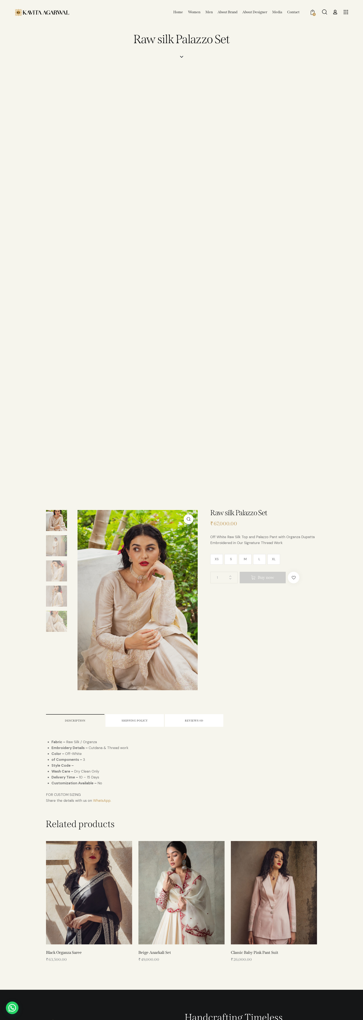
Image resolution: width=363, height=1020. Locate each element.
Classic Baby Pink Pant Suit (254, 952)
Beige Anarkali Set (154, 952)
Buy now (266, 577)
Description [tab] (75, 720)
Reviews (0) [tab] (194, 720)
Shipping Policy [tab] (135, 720)
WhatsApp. (102, 800)
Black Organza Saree (64, 952)
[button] (188, 519)
